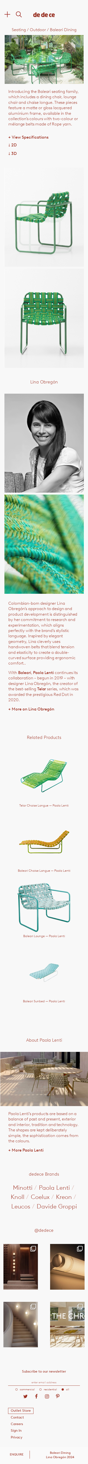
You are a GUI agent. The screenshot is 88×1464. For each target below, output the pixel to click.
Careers (17, 1424)
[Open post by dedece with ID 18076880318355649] (20, 1267)
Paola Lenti (43, 672)
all (67, 1389)
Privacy (16, 1437)
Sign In (16, 1431)
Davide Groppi (57, 1206)
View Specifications (28, 137)
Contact (17, 1417)
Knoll (17, 1196)
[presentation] (20, 59)
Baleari (24, 672)
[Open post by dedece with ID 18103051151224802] (67, 1267)
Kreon (64, 1196)
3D (12, 153)
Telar (41, 688)
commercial (27, 1389)
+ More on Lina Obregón (31, 709)
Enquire (16, 1454)
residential (50, 1389)
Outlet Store (21, 1411)
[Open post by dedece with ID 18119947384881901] (67, 1325)
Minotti (23, 1187)
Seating (19, 29)
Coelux (40, 1196)
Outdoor (38, 29)
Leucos (20, 1206)
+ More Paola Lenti (26, 1150)
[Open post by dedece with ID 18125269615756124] (20, 1325)
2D (12, 144)
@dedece (44, 1230)
